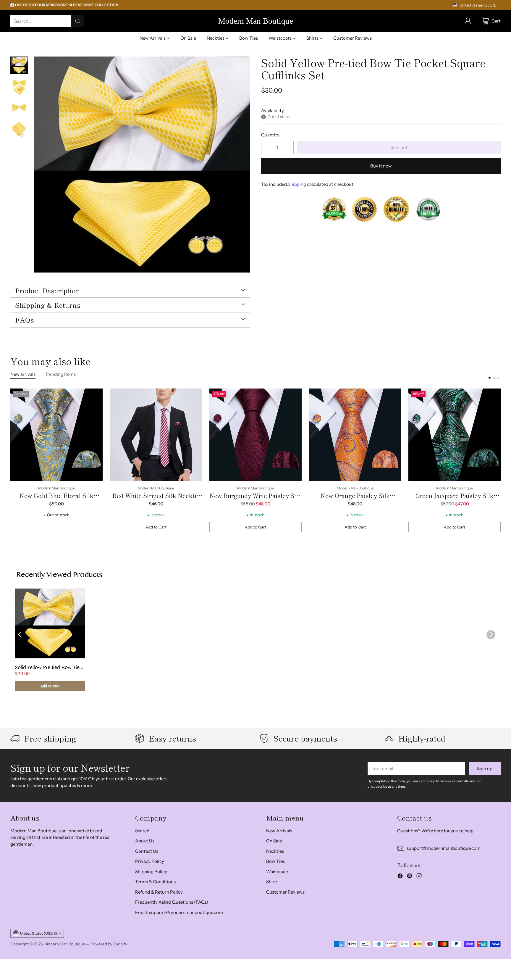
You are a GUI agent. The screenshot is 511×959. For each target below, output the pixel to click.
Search (142, 831)
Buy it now (381, 165)
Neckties (275, 851)
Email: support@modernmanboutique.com (179, 912)
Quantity (270, 135)
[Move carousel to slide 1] (490, 378)
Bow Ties (275, 861)
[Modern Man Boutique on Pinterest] (409, 876)
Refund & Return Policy (159, 892)
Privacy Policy (149, 861)
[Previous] (12, 460)
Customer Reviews (285, 892)
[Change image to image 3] (19, 108)
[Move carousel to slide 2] (494, 378)
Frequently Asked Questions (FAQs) (171, 902)
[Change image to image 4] (19, 129)
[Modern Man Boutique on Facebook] (400, 876)
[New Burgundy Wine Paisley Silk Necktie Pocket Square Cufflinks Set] (255, 435)
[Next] (498, 460)
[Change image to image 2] (19, 87)
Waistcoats (277, 871)
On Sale (274, 841)
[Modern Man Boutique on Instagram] (419, 876)
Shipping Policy (151, 871)
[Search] (77, 21)
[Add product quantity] (288, 147)
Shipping (297, 184)
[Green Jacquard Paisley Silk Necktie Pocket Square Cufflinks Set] (454, 435)
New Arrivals (279, 831)
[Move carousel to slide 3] (498, 378)
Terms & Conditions (155, 881)
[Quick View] (95, 396)
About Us (144, 841)
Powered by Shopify (108, 944)
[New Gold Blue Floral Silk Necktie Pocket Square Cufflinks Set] (56, 435)
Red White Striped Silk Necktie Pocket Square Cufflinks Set (156, 500)
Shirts (272, 881)
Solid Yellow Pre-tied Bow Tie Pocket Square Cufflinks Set (47, 668)
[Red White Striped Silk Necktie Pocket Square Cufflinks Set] (156, 435)
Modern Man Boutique (64, 944)
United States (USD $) (478, 5)
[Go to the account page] (467, 21)
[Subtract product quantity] (266, 147)
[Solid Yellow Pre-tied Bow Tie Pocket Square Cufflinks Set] (142, 165)
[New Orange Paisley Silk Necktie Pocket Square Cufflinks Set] (355, 435)
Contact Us (146, 851)
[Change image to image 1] (19, 65)
